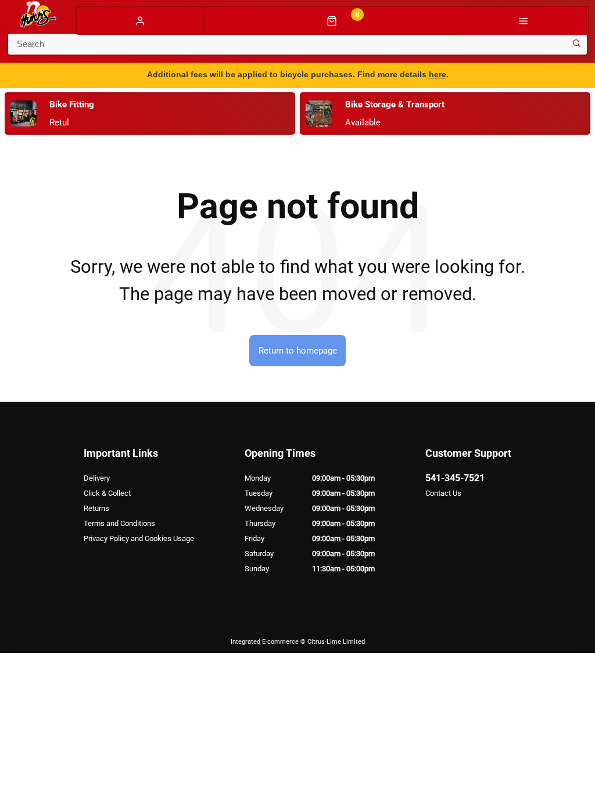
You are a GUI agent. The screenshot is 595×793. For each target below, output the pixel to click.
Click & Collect (107, 493)
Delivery (97, 478)
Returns (96, 508)
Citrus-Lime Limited (336, 642)
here (437, 74)
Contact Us (443, 493)
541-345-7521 (455, 478)
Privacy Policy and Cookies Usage (139, 538)
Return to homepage (298, 350)
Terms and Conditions (119, 523)
